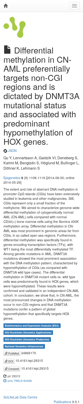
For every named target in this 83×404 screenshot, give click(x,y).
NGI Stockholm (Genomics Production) (27, 339)
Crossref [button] (13, 369)
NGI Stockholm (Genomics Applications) (28, 332)
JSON (12, 150)
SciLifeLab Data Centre (20, 397)
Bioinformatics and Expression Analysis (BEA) (32, 325)
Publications (62, 401)
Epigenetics (11, 177)
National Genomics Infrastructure (24, 346)
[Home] (5, 6)
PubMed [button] (13, 353)
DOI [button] (10, 361)
